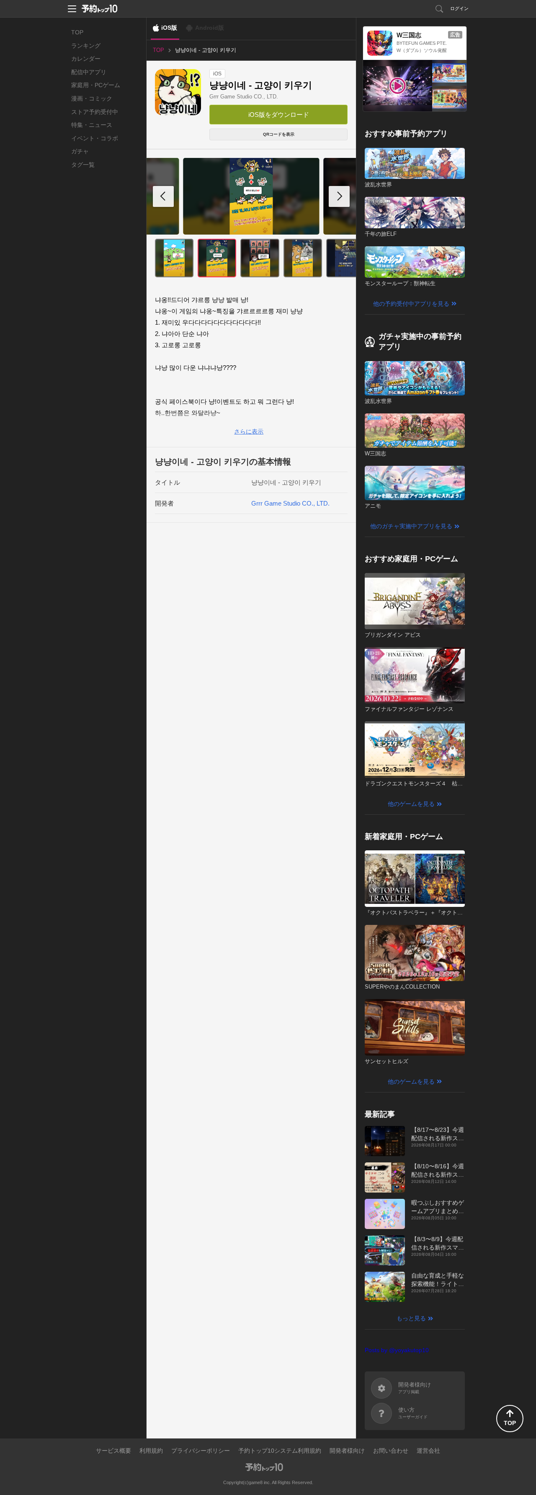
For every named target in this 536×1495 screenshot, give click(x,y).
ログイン (459, 8)
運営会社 (428, 1450)
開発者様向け (347, 1450)
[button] (339, 196)
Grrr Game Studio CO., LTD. (243, 96)
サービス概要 (113, 1450)
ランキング (85, 45)
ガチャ (80, 151)
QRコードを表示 (278, 134)
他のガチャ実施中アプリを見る (411, 526)
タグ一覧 (83, 164)
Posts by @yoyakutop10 (397, 1350)
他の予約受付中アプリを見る (411, 303)
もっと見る (411, 1318)
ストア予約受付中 (94, 111)
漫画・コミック (91, 98)
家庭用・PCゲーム (95, 85)
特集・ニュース (91, 124)
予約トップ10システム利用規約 (279, 1450)
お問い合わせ (390, 1450)
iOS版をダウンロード (278, 114)
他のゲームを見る (411, 803)
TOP (77, 32)
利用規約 (151, 1450)
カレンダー (85, 58)
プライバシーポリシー (200, 1450)
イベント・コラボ (94, 138)
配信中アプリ (88, 72)
